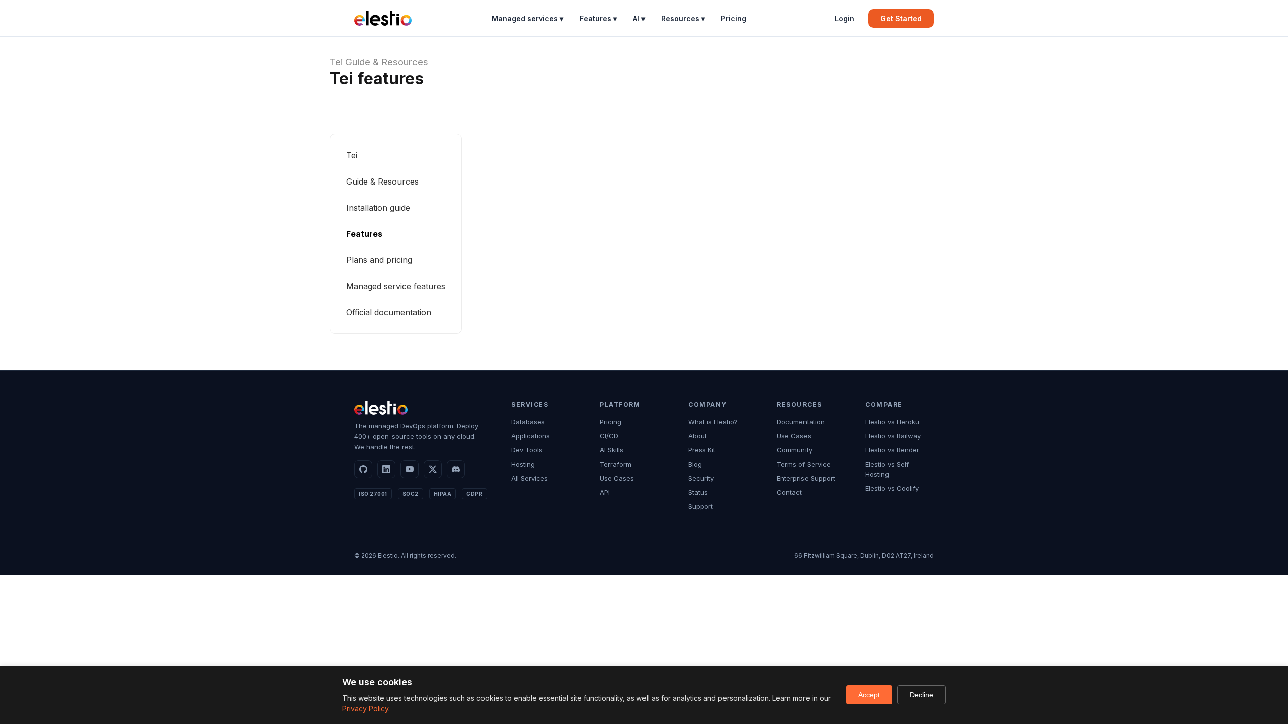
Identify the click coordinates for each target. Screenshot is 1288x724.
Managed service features (395, 286)
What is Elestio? (713, 422)
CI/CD (609, 436)
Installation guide (378, 208)
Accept (869, 695)
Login (844, 18)
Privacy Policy (365, 708)
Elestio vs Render (892, 450)
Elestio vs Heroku (892, 422)
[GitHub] (363, 469)
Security (701, 478)
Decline (921, 695)
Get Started (901, 18)
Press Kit (701, 450)
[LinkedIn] (386, 469)
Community (794, 450)
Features (364, 234)
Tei (336, 62)
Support (700, 506)
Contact (789, 492)
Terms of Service (804, 464)
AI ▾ (639, 18)
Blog (695, 464)
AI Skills (611, 450)
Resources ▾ (683, 18)
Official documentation (388, 312)
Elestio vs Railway (893, 436)
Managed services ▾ (528, 18)
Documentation (801, 422)
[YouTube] (409, 469)
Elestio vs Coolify (892, 488)
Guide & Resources (386, 62)
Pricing (733, 18)
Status (698, 492)
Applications (530, 436)
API (605, 492)
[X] (433, 469)
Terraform (615, 464)
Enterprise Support (806, 478)
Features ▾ (598, 18)
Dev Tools (526, 450)
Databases (528, 422)
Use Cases (617, 478)
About (697, 436)
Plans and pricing (379, 260)
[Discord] (456, 469)
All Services (529, 478)
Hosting (523, 464)
